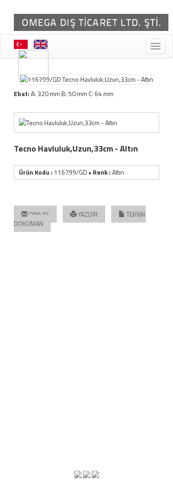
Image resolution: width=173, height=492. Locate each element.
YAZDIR (87, 214)
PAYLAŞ (38, 214)
